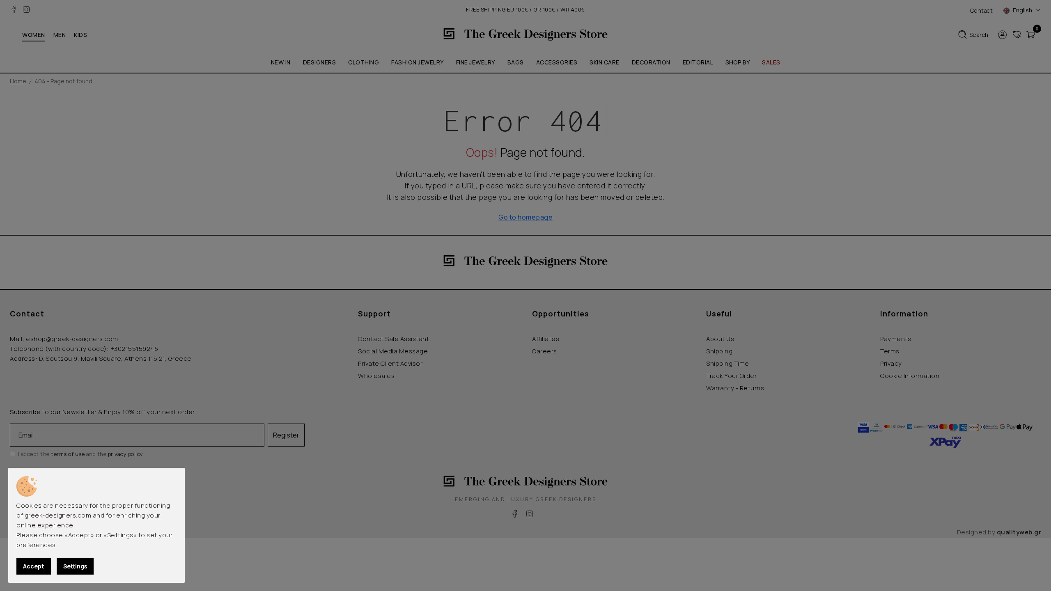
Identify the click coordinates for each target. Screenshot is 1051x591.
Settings (75, 566)
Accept (33, 566)
